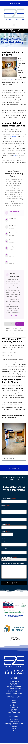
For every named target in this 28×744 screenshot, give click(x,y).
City (4, 541)
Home (2, 36)
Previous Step (10, 324)
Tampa (22, 88)
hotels (15, 155)
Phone (6, 524)
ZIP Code (5, 548)
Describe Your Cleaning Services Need (13, 563)
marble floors (10, 79)
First (4, 508)
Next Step (20, 324)
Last (4, 516)
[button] (14, 25)
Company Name (9, 498)
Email (6, 531)
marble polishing (12, 136)
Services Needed (9, 557)
